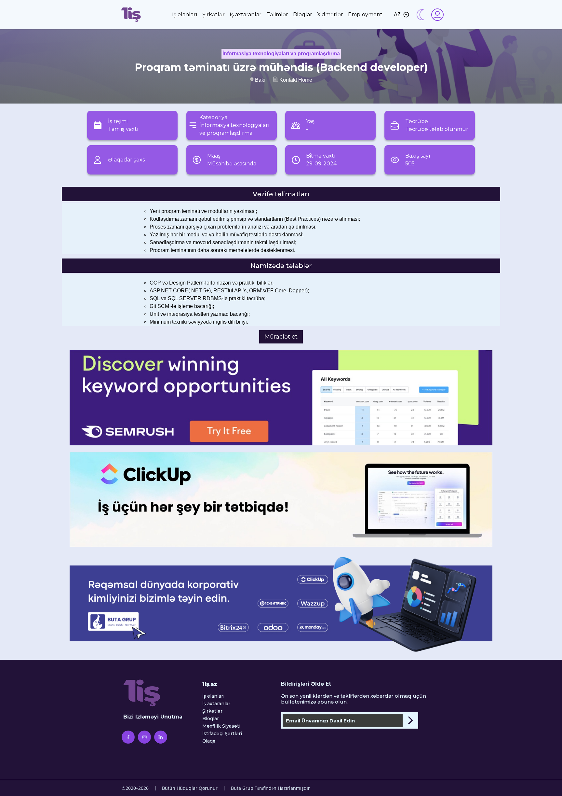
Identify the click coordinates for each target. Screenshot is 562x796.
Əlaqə (209, 741)
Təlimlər (277, 14)
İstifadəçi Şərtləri (222, 733)
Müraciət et (281, 336)
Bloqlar (302, 14)
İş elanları (184, 14)
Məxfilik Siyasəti (221, 726)
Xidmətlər (330, 14)
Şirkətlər (213, 14)
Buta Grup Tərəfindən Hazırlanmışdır (270, 788)
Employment (365, 14)
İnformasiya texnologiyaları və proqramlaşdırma (281, 53)
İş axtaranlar (245, 14)
